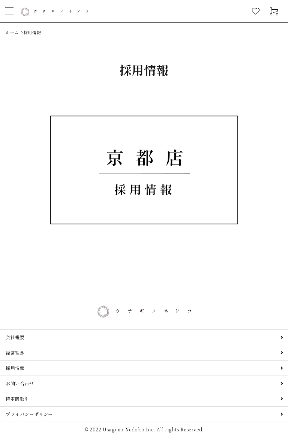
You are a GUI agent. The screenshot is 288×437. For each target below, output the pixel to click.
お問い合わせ (20, 383)
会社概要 (15, 337)
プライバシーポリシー (29, 414)
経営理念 (15, 352)
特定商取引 (17, 398)
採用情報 (15, 368)
